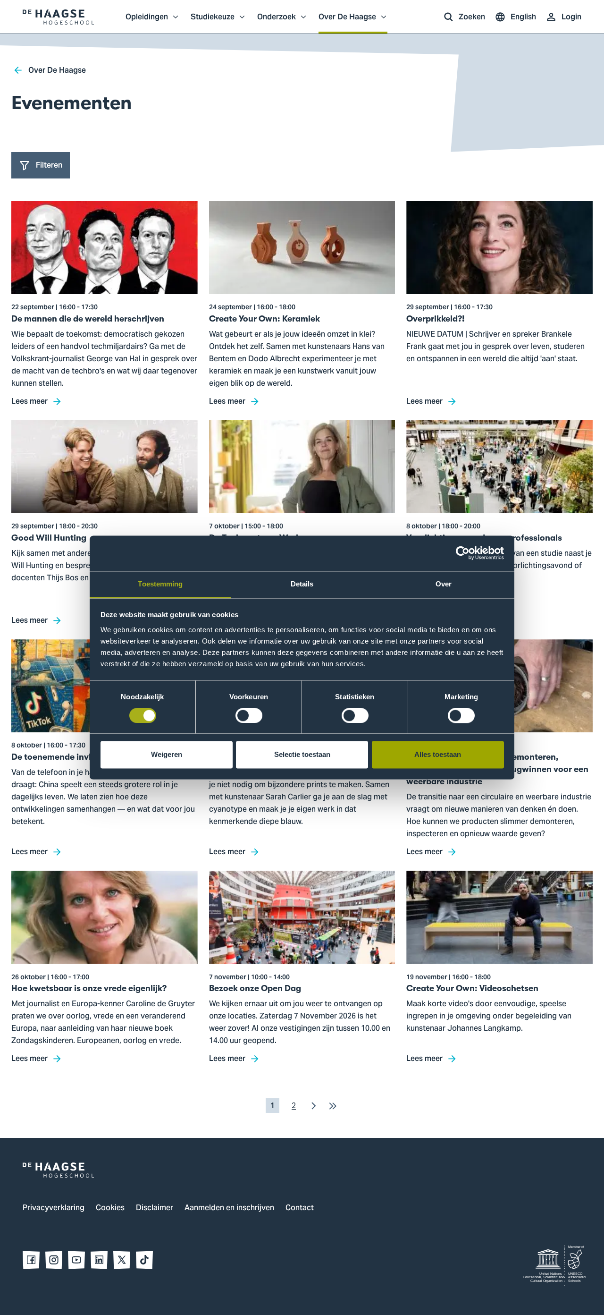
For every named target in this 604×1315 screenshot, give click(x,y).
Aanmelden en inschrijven (229, 1208)
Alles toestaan (437, 755)
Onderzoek (276, 22)
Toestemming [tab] (160, 584)
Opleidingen (147, 22)
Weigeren (166, 755)
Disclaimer (154, 1208)
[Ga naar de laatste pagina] (332, 1105)
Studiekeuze (213, 22)
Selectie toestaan (302, 755)
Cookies (110, 1208)
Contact (299, 1208)
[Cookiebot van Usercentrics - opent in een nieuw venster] (462, 553)
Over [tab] (444, 584)
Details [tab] (302, 584)
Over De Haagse (347, 22)
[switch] (248, 715)
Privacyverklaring (53, 1208)
